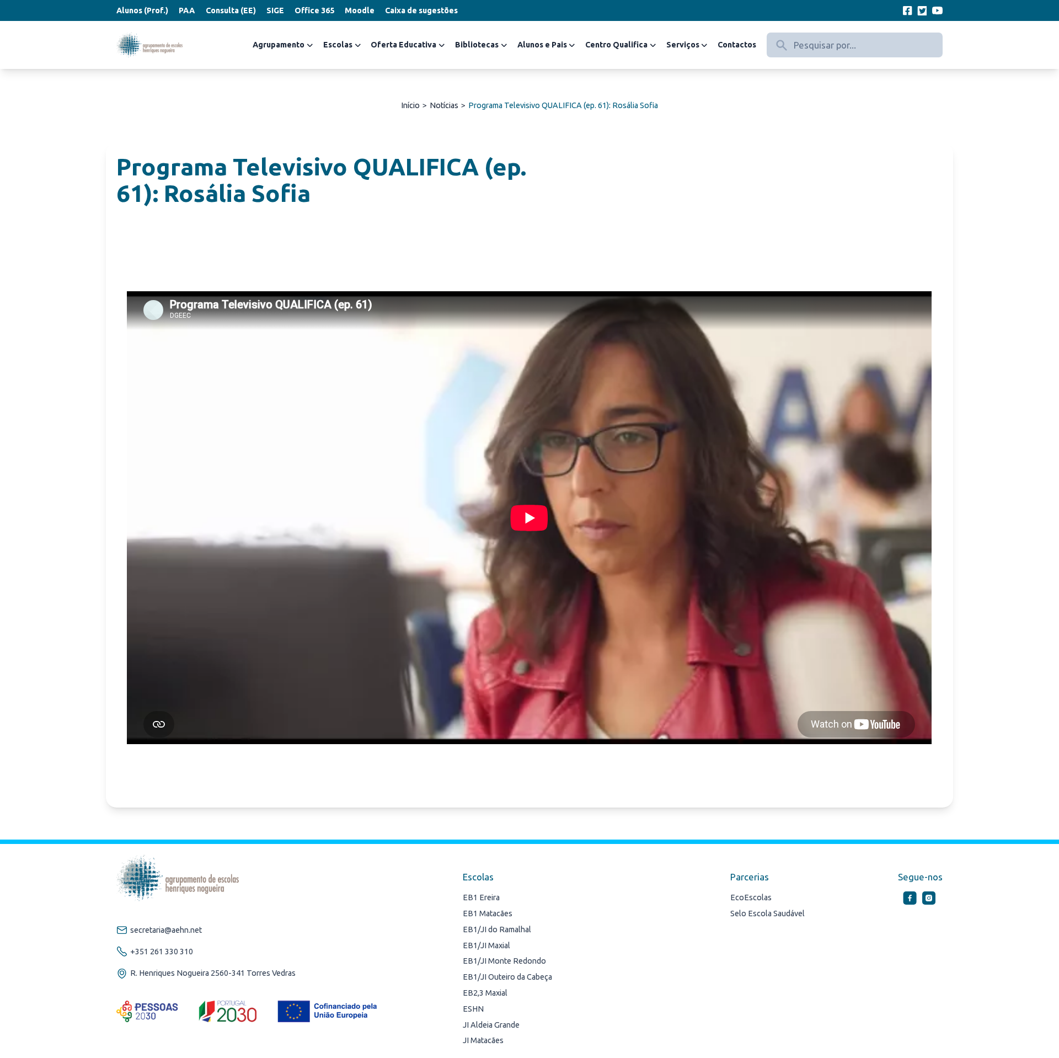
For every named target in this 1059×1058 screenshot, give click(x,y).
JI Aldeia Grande (491, 1024)
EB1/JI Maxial (486, 945)
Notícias (444, 105)
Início (410, 105)
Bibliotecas (477, 44)
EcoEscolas (751, 897)
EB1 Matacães (487, 913)
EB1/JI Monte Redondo (504, 961)
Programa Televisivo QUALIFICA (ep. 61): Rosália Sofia (563, 105)
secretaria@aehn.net (166, 930)
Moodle (360, 10)
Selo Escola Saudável (767, 913)
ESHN (473, 1008)
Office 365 (314, 10)
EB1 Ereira (481, 897)
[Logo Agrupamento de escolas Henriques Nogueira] (149, 45)
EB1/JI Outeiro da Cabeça (507, 976)
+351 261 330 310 (161, 951)
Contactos (737, 44)
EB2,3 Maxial (485, 992)
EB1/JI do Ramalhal (497, 929)
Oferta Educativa (403, 44)
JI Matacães (483, 1040)
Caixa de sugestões (421, 10)
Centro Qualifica (616, 44)
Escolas (337, 44)
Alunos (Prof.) (142, 10)
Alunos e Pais (542, 44)
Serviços (682, 44)
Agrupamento (278, 44)
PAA (187, 10)
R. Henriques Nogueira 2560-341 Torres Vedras (213, 973)
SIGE (275, 10)
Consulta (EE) (231, 10)
